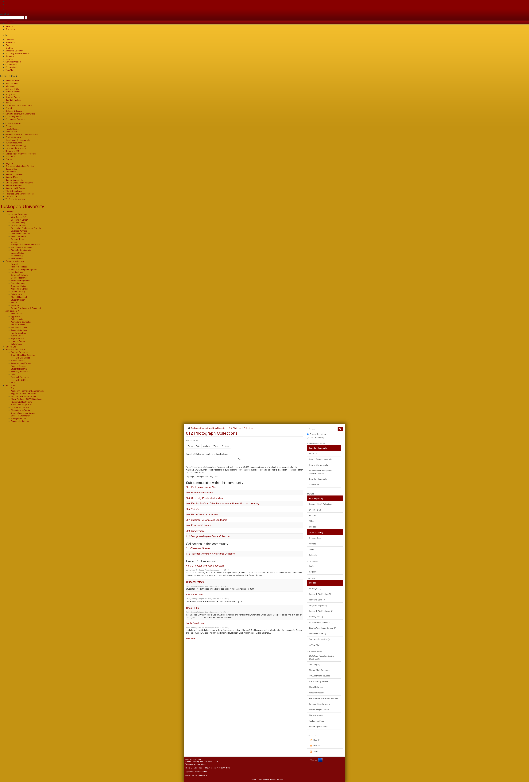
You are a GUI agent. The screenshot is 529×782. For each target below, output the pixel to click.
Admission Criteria (19, 327)
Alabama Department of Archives (323, 698)
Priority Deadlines (18, 332)
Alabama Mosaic (316, 692)
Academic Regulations (20, 280)
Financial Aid (11, 131)
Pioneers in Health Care (21, 401)
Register (312, 571)
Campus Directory (13, 61)
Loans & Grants (18, 341)
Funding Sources (18, 366)
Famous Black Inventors (319, 704)
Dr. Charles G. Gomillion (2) (321, 622)
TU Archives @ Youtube (319, 675)
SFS (13, 382)
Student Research (19, 368)
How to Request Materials (320, 459)
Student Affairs (12, 177)
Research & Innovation (15, 349)
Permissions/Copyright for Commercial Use (320, 472)
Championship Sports (20, 410)
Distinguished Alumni (20, 421)
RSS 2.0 (317, 745)
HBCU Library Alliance (318, 681)
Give (8, 4)
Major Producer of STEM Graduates (26, 399)
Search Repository (318, 434)
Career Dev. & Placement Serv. (19, 105)
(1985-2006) (321, 657)
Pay (7, 9)
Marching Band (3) (317, 599)
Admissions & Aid (13, 310)
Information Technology (16, 145)
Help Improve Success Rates (23, 396)
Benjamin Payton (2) (318, 605)
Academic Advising (19, 330)
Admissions (10, 86)
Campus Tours (17, 239)
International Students (20, 233)
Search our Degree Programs (24, 269)
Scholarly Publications (20, 371)
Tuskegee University (22, 206)
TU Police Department (15, 199)
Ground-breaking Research (23, 355)
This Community (317, 437)
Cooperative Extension (15, 119)
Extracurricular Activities (21, 247)
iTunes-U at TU (12, 151)
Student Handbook (14, 185)
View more (190, 638)
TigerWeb (10, 20)
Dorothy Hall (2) (316, 616)
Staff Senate (11, 171)
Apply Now (15, 316)
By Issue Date (194, 446)
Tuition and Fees (13, 196)
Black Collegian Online (319, 709)
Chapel (9, 108)
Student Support (18, 299)
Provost (14, 264)
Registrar (10, 163)
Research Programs (20, 377)
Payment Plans (17, 338)
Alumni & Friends (13, 91)
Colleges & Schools (14, 111)
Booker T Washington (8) (320, 594)
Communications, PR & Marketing (20, 113)
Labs (13, 374)
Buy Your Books (18, 324)
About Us (313, 453)
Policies (9, 159)
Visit (7, 7)
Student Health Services (16, 188)
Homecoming (17, 255)
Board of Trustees (13, 99)
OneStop (9, 47)
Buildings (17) (315, 588)
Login (311, 566)
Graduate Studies (13, 137)
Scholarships (11, 168)
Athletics (9, 26)
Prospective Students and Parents (26, 228)
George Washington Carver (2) (322, 628)
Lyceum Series (17, 252)
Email (8, 45)
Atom (315, 751)
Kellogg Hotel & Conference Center (21, 153)
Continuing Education (15, 116)
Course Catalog (12, 67)
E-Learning (10, 126)
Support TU (11, 385)
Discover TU (11, 211)
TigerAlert (10, 70)
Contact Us (314, 484)
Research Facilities (19, 379)
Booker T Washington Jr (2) (321, 611)
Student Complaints (14, 179)
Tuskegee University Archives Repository (209, 428)
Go (239, 459)
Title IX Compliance (14, 191)
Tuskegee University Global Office (26, 244)
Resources (10, 29)
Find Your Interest (19, 266)
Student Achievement (15, 174)
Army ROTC (11, 94)
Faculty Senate (12, 128)
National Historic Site (20, 407)
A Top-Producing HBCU (21, 404)
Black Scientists (316, 715)
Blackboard (10, 42)
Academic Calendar (14, 50)
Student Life (11, 346)
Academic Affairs (13, 80)
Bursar (8, 102)
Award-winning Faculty (21, 363)
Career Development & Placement (26, 308)
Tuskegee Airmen (18, 418)
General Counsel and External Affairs (22, 134)
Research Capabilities (20, 357)
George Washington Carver (23, 412)
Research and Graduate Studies (20, 166)
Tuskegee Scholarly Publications (20, 193)
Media (8, 23)
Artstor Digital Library (318, 726)
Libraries (9, 59)
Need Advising (17, 272)
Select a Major (17, 319)
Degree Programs (19, 277)
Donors (14, 241)
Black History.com (317, 687)
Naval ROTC (11, 156)
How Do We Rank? (19, 225)
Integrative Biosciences (16, 148)
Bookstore (10, 56)
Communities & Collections (320, 504)
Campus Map (11, 64)
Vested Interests (18, 360)
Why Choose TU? (18, 217)
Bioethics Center (13, 97)
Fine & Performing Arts (21, 250)
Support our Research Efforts (23, 393)
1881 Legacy (314, 664)
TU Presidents (17, 258)
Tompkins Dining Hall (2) (319, 639)
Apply (8, 1)
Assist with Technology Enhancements (27, 390)
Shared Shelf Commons (319, 670)
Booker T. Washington (20, 415)
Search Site (5, 13)
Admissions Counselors (21, 321)
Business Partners (19, 230)
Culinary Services (13, 123)
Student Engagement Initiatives (19, 182)
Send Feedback (201, 775)
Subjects (225, 446)
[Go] (340, 429)
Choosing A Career (19, 219)
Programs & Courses (15, 261)
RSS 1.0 (317, 739)
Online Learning (18, 222)
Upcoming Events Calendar (17, 53)
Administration (12, 83)
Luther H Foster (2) (317, 633)
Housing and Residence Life (18, 139)
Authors (206, 446)
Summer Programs (19, 352)
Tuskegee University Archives (273, 779)
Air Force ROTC (12, 88)
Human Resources (14, 142)
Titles (216, 446)
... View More (315, 645)
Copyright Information (318, 479)
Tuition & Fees (17, 335)
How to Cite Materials (318, 464)
